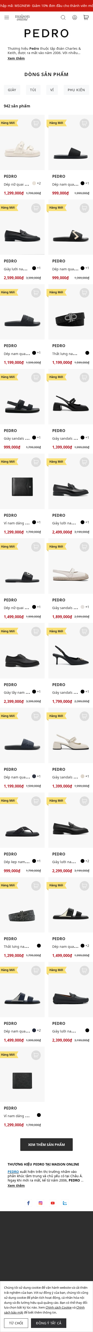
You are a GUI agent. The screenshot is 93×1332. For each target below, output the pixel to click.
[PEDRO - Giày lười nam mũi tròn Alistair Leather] (22, 227)
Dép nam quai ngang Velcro (26, 1031)
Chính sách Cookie (59, 1307)
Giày (12, 90)
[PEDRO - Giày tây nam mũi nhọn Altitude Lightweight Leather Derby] (22, 650)
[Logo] (22, 17)
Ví (52, 90)
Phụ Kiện (76, 90)
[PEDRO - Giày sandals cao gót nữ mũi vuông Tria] (70, 396)
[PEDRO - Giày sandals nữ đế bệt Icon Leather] (70, 566)
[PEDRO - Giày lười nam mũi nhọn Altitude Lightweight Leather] (70, 820)
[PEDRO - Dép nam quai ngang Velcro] (70, 904)
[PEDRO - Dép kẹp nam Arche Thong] (22, 820)
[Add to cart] (36, 123)
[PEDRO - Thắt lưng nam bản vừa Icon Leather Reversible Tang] (22, 904)
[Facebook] (28, 1203)
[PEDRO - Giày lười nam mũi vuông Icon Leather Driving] (70, 989)
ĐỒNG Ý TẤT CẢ (48, 1323)
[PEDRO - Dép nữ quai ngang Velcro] (22, 142)
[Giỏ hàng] (86, 17)
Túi (33, 90)
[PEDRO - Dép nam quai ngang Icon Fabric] (70, 142)
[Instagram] (40, 1203)
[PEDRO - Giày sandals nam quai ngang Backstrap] (22, 396)
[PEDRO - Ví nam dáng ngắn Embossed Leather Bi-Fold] (22, 1074)
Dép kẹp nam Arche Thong (25, 862)
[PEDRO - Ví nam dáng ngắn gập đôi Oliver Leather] (22, 481)
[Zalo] (64, 1203)
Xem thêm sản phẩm (46, 1144)
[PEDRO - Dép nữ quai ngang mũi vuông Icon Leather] (22, 566)
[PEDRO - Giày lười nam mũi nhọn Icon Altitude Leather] (70, 481)
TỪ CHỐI (16, 1323)
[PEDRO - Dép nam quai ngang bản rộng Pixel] (22, 311)
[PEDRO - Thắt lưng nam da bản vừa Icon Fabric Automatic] (70, 311)
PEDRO (10, 176)
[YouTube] (52, 1203)
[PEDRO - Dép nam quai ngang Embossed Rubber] (70, 227)
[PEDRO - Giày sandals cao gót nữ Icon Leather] (70, 650)
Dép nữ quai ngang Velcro (25, 184)
